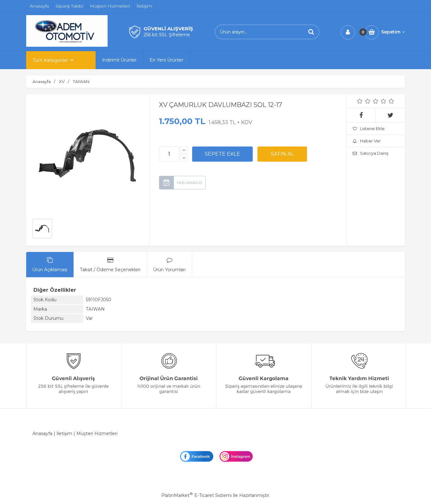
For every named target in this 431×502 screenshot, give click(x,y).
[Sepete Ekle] (222, 154)
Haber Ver (370, 140)
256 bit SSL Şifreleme (167, 35)
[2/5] (364, 101)
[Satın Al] (282, 154)
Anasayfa (42, 433)
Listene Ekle (372, 128)
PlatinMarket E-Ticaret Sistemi (196, 495)
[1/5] (360, 101)
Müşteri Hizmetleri (96, 433)
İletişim (64, 433)
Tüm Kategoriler (50, 60)
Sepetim (390, 32)
